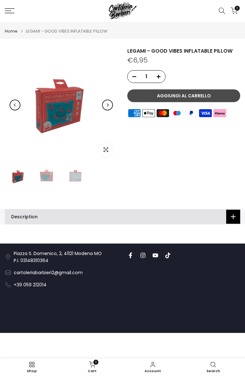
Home (11, 31)
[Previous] (15, 105)
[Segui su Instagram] (142, 255)
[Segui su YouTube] (155, 255)
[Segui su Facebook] (130, 255)
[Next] (107, 105)
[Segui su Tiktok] (167, 255)
